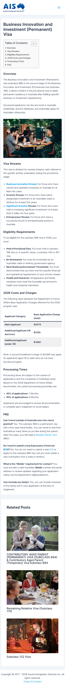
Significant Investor (17, 206)
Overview (11, 48)
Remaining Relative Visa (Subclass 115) (29, 610)
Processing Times (15, 61)
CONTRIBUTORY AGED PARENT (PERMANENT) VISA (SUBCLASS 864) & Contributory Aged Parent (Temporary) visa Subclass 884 (32, 558)
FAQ (9, 65)
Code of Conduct (32, 681)
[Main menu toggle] (59, 7)
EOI (6, 449)
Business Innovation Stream (21, 184)
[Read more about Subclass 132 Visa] (32, 635)
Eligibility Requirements (18, 54)
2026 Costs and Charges (19, 58)
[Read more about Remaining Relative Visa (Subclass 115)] (32, 587)
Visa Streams (13, 51)
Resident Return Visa (46, 435)
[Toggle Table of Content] (32, 43)
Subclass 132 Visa (19, 656)
